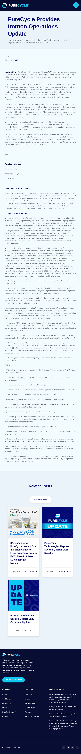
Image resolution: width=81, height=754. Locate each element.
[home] (15, 5)
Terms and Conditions (32, 716)
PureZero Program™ (9, 712)
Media (4, 708)
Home (4, 694)
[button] (76, 5)
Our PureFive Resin (13, 680)
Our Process (6, 703)
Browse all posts (40, 500)
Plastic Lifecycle (30, 708)
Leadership (29, 694)
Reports (28, 712)
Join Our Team (30, 703)
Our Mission (6, 699)
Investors (28, 699)
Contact (5, 716)
